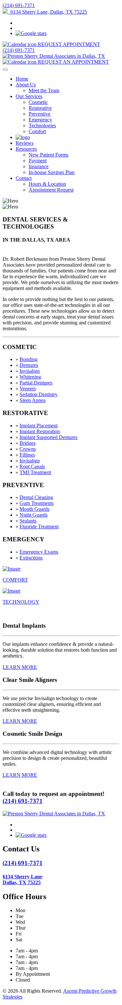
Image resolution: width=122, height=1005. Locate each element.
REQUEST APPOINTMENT (68, 44)
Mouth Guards (34, 509)
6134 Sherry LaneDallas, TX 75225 (22, 879)
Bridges (27, 443)
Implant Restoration (40, 431)
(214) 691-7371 (19, 5)
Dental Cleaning (36, 497)
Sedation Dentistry (39, 394)
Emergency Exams (39, 552)
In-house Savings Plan (52, 172)
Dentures (29, 365)
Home (22, 79)
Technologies (42, 125)
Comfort (37, 131)
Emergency (40, 119)
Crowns (28, 449)
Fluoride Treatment (39, 526)
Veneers (28, 388)
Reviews (25, 143)
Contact (24, 178)
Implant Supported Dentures (48, 437)
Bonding (28, 359)
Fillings (27, 455)
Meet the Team (44, 90)
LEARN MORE (20, 667)
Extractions (31, 557)
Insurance (38, 166)
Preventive (39, 114)
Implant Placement (39, 425)
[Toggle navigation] (5, 69)
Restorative (40, 108)
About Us (26, 84)
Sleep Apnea (33, 400)
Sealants (28, 520)
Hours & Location (47, 184)
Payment (38, 160)
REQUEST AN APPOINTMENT (72, 62)
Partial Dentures (36, 382)
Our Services (29, 96)
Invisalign (30, 371)
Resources (26, 149)
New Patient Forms (48, 154)
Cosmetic (38, 102)
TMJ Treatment (35, 472)
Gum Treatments (37, 503)
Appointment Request (51, 190)
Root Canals (32, 466)
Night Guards (33, 515)
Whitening (30, 377)
